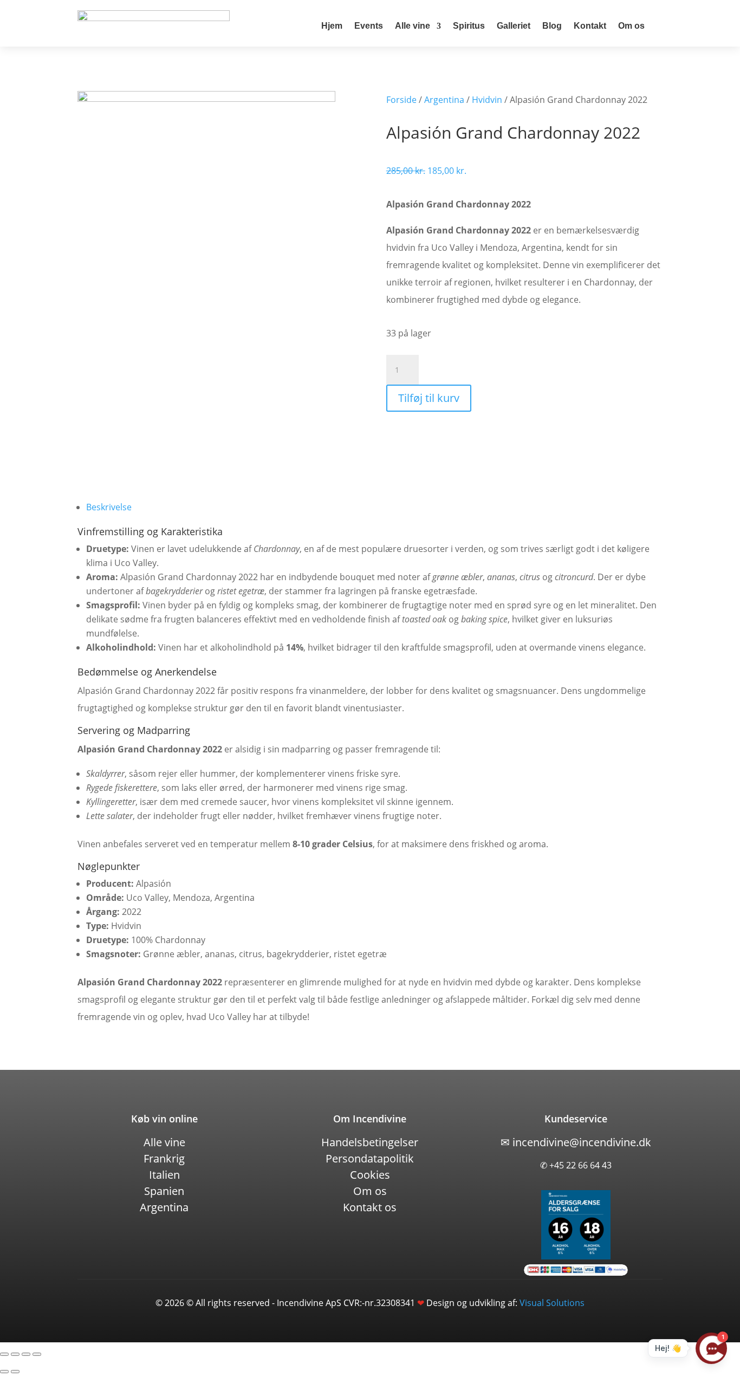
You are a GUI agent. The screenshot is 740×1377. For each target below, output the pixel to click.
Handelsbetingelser (369, 1142)
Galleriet (513, 25)
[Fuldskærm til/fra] (15, 1354)
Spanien (164, 1191)
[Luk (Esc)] (37, 1354)
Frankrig (164, 1158)
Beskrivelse (109, 507)
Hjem (331, 25)
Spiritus (469, 25)
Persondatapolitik (370, 1158)
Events (368, 25)
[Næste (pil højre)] (15, 1371)
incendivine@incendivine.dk (576, 1142)
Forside (401, 100)
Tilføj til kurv (428, 398)
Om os (631, 25)
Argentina (444, 100)
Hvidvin (487, 100)
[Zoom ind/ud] (4, 1354)
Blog (552, 25)
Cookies (370, 1174)
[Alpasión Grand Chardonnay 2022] (206, 99)
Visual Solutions (552, 1303)
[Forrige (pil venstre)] (4, 1371)
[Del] (26, 1354)
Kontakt (590, 25)
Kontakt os (370, 1207)
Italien (164, 1174)
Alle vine (412, 25)
